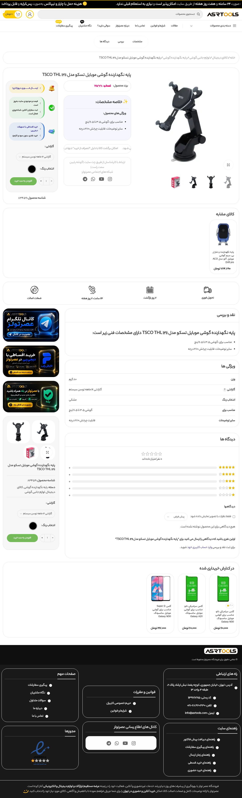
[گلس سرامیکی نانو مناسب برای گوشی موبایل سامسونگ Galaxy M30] (223, 588)
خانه (232, 58)
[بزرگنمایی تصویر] (228, 165)
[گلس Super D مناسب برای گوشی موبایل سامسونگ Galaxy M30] (160, 588)
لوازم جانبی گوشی (199, 58)
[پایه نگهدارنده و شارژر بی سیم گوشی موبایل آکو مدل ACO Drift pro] (223, 234)
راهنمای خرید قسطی (199, 763)
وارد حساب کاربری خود (199, 547)
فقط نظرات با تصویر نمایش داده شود (210, 516)
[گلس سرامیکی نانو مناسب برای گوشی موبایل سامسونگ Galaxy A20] (191, 588)
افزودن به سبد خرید (23, 181)
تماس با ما (37, 716)
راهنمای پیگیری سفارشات (199, 747)
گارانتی (50, 146)
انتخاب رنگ (47, 169)
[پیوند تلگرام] (85, 180)
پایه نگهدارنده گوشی (175, 58)
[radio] (32, 169)
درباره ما (37, 708)
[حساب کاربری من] (30, 14)
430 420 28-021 (196, 705)
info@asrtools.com (196, 713)
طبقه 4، (203, 690)
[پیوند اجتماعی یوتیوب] (101, 180)
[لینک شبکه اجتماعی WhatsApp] (93, 180)
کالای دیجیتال (220, 58)
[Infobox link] (208, 293)
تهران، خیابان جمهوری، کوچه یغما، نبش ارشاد (200, 685)
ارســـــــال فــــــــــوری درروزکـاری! (25, 88)
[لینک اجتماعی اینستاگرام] (110, 180)
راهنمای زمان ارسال (199, 755)
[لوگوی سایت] (223, 14)
